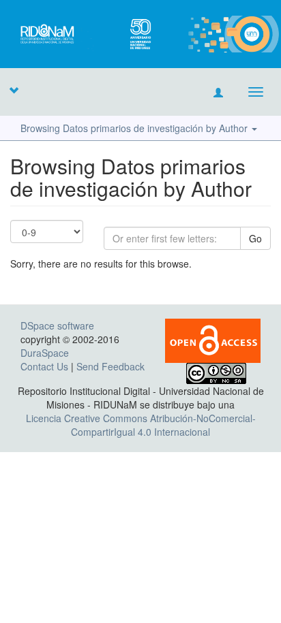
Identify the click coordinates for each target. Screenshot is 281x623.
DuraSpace (44, 353)
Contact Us (44, 366)
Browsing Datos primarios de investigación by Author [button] (135, 128)
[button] (13, 89)
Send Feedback (110, 366)
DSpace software (57, 325)
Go (255, 238)
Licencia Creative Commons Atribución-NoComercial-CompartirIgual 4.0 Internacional (141, 424)
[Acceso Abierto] (213, 339)
